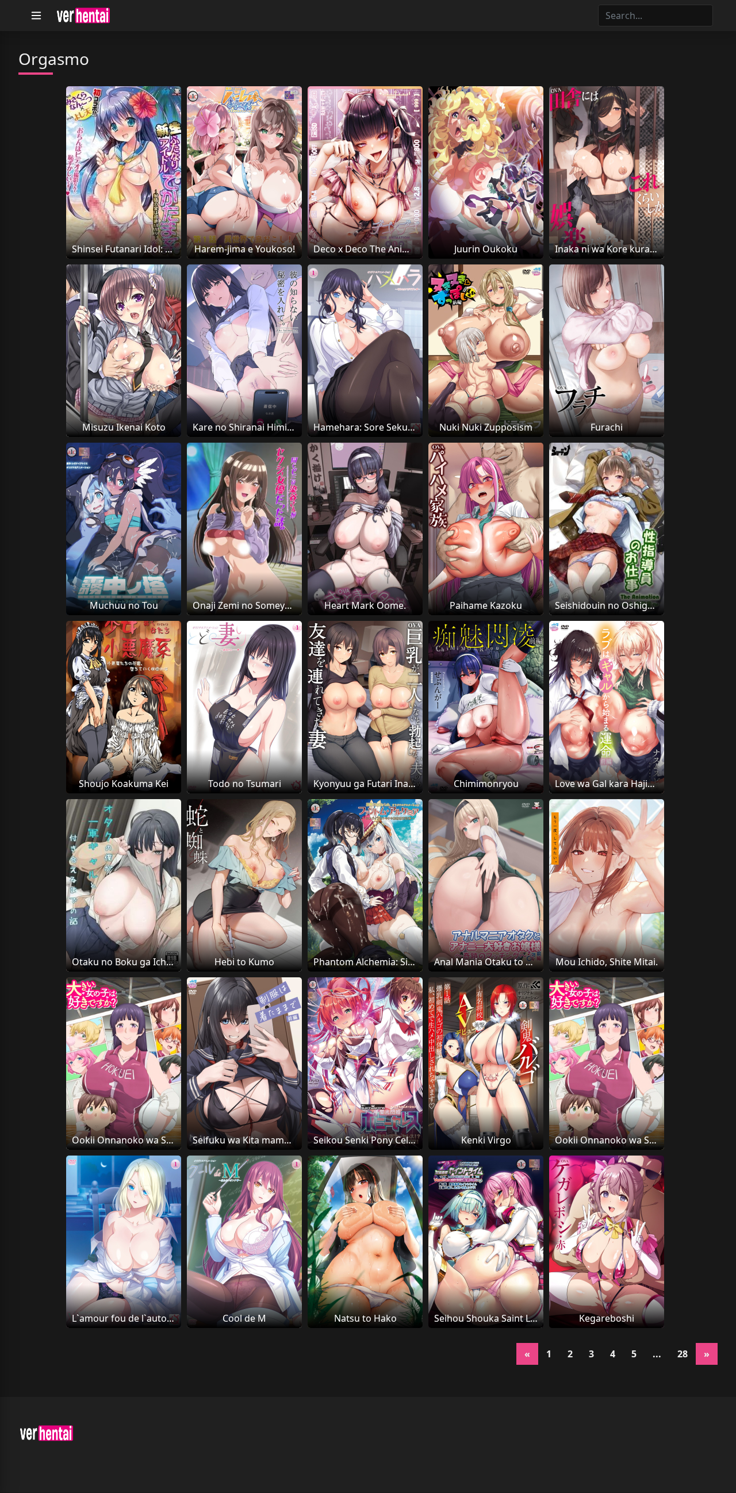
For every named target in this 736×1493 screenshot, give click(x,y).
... (657, 1354)
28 (682, 1354)
